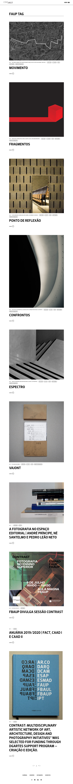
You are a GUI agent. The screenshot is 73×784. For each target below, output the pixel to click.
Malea (36, 309)
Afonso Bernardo (15, 215)
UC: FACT (46, 215)
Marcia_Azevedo (28, 381)
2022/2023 (49, 62)
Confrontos (19, 315)
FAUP (59, 62)
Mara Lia (24, 138)
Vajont (15, 468)
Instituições (12, 64)
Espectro (17, 387)
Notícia (20, 525)
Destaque (15, 525)
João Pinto (44, 62)
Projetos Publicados (19, 64)
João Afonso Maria (37, 62)
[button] (13, 579)
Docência (25, 775)
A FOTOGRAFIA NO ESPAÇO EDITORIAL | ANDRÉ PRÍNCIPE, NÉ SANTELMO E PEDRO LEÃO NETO (33, 533)
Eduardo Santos (26, 309)
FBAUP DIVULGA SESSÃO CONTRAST (36, 612)
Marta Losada (28, 138)
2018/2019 (23, 464)
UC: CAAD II (54, 62)
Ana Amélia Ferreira (15, 62)
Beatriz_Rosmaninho (16, 381)
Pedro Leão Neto (15, 608)
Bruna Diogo (14, 138)
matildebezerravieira (36, 138)
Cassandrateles (19, 309)
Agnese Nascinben (16, 464)
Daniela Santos (31, 62)
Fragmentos (19, 144)
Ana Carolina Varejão (24, 62)
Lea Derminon (31, 215)
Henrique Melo (19, 138)
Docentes (32, 775)
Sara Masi (36, 215)
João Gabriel (26, 215)
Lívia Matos (40, 309)
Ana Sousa (14, 309)
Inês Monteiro (22, 381)
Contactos (47, 775)
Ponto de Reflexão (25, 220)
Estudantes (40, 775)
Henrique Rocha (32, 309)
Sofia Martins (34, 381)
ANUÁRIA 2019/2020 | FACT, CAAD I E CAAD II (35, 634)
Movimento (18, 68)
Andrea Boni (21, 215)
